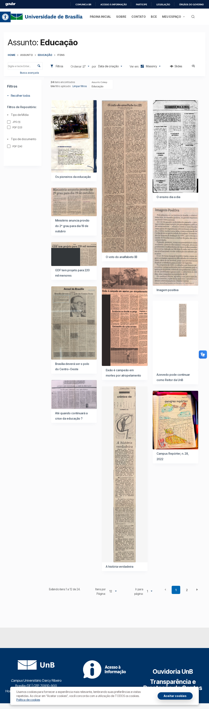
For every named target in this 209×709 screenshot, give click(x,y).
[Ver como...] (194, 66)
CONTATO (138, 16)
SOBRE (121, 16)
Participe (141, 4)
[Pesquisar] (193, 16)
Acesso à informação (113, 4)
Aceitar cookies (175, 696)
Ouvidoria (173, 671)
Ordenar (76, 66)
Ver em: (135, 66)
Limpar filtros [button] (79, 86)
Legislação (163, 4)
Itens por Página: (100, 591)
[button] (5, 17)
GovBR (10, 4)
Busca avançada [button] (30, 72)
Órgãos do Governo (191, 4)
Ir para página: (138, 591)
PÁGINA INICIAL (100, 16)
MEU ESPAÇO (171, 16)
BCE (154, 16)
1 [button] (176, 590)
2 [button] (187, 590)
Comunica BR (83, 4)
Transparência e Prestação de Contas (172, 684)
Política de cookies (28, 699)
